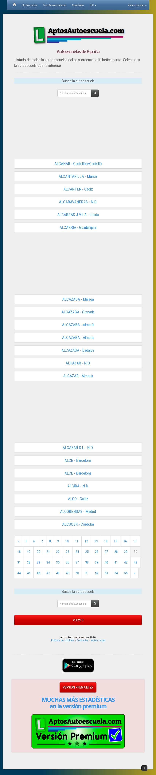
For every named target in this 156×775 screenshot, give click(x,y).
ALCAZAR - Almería (78, 376)
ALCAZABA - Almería (78, 325)
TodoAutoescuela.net (54, 5)
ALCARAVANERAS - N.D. (78, 202)
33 (38, 562)
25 (87, 552)
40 (106, 562)
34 (48, 562)
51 (87, 573)
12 (86, 541)
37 (77, 562)
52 (96, 573)
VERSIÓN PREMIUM (76, 687)
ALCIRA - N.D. (78, 486)
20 (38, 552)
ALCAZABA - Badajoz (78, 350)
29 (125, 552)
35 (58, 562)
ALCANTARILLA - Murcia (78, 176)
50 (77, 573)
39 (96, 562)
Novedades (78, 5)
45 (28, 573)
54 (116, 573)
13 (96, 541)
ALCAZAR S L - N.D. (78, 447)
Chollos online (29, 5)
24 (77, 552)
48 (58, 573)
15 (115, 541)
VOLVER (78, 620)
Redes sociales (136, 5)
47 (48, 573)
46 (38, 573)
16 (125, 541)
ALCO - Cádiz (78, 498)
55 (125, 573)
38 (87, 562)
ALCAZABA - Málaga (78, 299)
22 (58, 552)
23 (67, 552)
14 (105, 541)
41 (116, 562)
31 (19, 562)
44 (19, 573)
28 (116, 552)
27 (106, 552)
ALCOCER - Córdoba (78, 524)
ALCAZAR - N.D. (78, 363)
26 (96, 552)
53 (106, 573)
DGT (92, 5)
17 (135, 541)
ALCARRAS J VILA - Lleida (78, 214)
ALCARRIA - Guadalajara (78, 227)
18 (19, 552)
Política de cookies (62, 640)
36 (67, 562)
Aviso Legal (98, 640)
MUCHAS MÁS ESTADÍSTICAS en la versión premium (78, 703)
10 (67, 541)
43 (135, 562)
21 (48, 552)
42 (125, 562)
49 (67, 573)
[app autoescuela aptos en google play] (78, 665)
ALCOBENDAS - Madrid (78, 511)
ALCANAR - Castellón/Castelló (78, 163)
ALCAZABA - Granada (78, 312)
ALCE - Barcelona (78, 460)
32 (28, 562)
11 (76, 541)
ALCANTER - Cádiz (78, 189)
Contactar (82, 640)
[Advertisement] (78, 129)
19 (28, 552)
